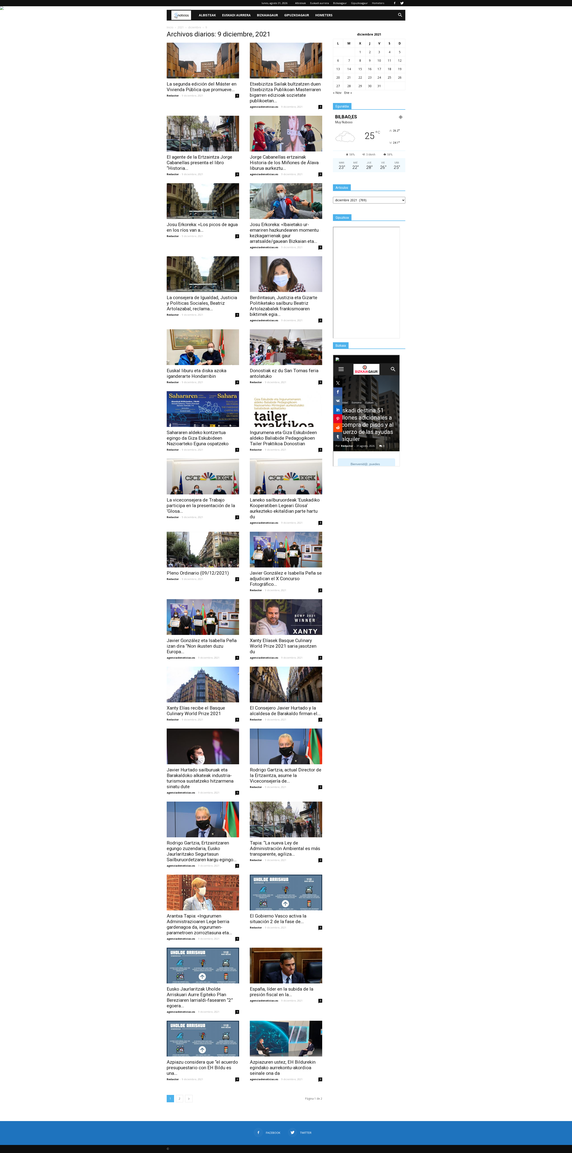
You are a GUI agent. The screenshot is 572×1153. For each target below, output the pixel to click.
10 (379, 60)
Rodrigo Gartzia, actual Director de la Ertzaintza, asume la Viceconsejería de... (285, 775)
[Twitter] (402, 3)
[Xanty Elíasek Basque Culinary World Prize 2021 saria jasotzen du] (286, 617)
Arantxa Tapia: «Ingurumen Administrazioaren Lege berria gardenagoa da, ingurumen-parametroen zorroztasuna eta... (199, 924)
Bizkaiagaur (340, 3)
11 (389, 60)
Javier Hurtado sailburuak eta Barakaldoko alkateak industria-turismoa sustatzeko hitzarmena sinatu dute (200, 778)
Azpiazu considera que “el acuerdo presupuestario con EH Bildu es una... (202, 1067)
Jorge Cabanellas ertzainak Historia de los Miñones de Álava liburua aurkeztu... (284, 162)
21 (349, 77)
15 (360, 69)
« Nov (337, 92)
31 (379, 86)
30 (370, 86)
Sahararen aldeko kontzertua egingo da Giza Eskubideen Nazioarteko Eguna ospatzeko (198, 438)
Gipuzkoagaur (359, 3)
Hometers (378, 3)
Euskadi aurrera (319, 3)
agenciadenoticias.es (264, 106)
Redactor (173, 95)
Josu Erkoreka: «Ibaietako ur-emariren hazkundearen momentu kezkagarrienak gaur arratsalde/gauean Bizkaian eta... (284, 233)
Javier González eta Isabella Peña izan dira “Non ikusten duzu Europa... (202, 646)
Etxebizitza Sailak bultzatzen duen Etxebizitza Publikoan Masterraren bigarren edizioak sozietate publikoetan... (285, 92)
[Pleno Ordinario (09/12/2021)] (203, 549)
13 (338, 69)
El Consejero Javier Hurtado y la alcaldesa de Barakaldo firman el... (285, 710)
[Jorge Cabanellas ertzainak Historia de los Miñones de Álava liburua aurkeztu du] (286, 133)
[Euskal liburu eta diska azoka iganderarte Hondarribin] (203, 347)
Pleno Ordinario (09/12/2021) (198, 573)
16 (370, 69)
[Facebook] (394, 3)
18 (389, 69)
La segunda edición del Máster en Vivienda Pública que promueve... (201, 86)
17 (379, 69)
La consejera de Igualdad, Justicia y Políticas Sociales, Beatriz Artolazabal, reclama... (202, 303)
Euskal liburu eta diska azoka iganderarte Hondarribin (196, 373)
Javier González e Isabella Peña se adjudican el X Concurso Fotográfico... (286, 578)
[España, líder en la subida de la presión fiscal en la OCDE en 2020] (286, 965)
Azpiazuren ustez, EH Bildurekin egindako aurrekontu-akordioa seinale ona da (282, 1067)
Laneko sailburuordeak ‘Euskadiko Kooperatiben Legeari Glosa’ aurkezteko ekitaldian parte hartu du (285, 508)
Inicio (170, 27)
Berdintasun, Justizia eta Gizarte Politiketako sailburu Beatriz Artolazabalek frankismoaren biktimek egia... (283, 306)
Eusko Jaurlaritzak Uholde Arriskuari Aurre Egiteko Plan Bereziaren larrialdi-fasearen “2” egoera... (200, 997)
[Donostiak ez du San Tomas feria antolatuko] (286, 347)
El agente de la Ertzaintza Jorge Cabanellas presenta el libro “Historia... (199, 162)
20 (338, 77)
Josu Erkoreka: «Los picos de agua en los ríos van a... (202, 227)
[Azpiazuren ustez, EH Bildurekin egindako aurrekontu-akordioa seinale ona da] (286, 1038)
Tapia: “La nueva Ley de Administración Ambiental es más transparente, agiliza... (285, 848)
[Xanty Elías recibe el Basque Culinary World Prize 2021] (203, 684)
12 (400, 60)
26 (400, 77)
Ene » (348, 92)
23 (370, 77)
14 (349, 69)
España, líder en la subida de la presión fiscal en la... (281, 991)
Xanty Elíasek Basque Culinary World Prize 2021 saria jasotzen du (283, 646)
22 (360, 77)
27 (338, 86)
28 (349, 86)
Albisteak (300, 3)
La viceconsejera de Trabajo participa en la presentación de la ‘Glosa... (201, 505)
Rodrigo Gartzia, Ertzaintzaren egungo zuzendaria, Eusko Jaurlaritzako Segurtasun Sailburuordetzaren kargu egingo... (202, 851)
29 (360, 86)
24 (379, 77)
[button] (400, 15)
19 (400, 69)
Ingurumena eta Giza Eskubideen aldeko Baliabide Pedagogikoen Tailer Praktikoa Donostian (283, 438)
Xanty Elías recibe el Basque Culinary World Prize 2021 (196, 710)
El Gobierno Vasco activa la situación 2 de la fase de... (278, 918)
